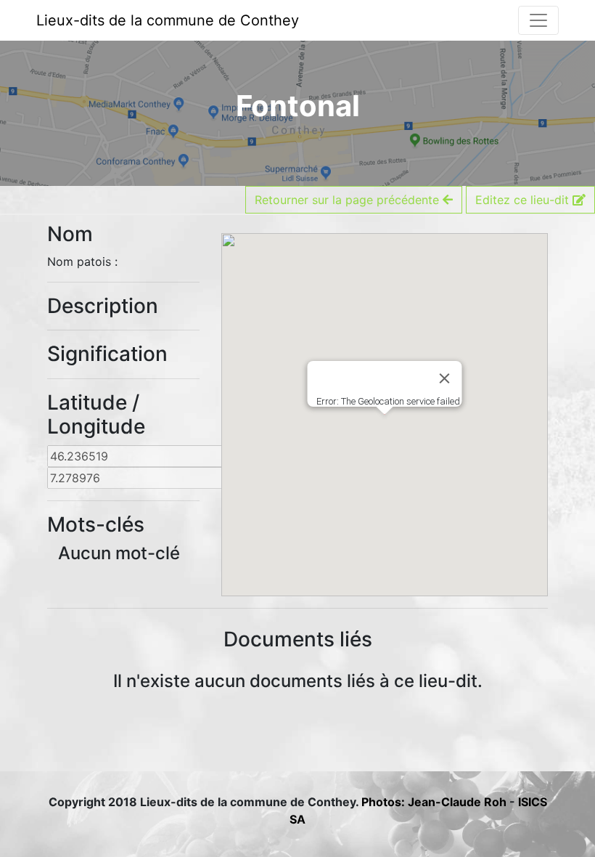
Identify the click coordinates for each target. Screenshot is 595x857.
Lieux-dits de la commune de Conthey (167, 20)
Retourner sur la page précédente (349, 199)
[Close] (444, 378)
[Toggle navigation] (538, 20)
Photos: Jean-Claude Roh (435, 802)
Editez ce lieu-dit (524, 199)
